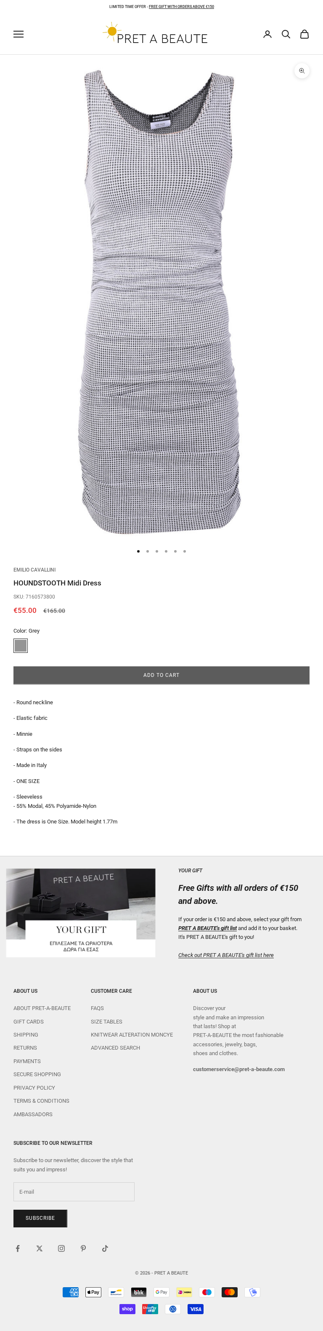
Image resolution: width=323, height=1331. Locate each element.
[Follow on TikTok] (105, 1248)
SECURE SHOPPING (37, 1074)
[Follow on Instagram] (61, 1248)
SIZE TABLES (106, 1021)
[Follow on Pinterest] (83, 1248)
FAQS (97, 1008)
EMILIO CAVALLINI (34, 570)
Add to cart (161, 675)
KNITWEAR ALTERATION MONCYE (132, 1035)
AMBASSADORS (33, 1114)
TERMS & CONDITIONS (41, 1101)
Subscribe (40, 1218)
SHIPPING (25, 1035)
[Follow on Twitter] (39, 1248)
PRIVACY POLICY (34, 1088)
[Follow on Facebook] (17, 1248)
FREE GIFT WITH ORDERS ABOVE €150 (181, 7)
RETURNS (25, 1048)
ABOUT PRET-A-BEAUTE (42, 1008)
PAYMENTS (27, 1061)
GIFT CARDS (28, 1021)
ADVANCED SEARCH (115, 1048)
